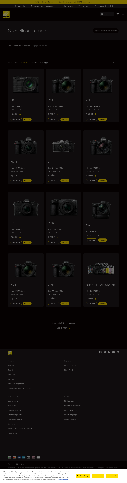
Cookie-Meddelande (62, 480)
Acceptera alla (112, 476)
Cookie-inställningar (83, 476)
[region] (63, 476)
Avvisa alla (98, 476)
